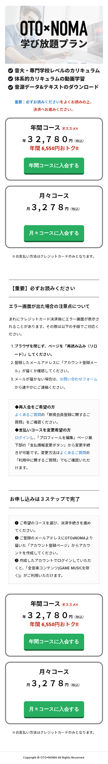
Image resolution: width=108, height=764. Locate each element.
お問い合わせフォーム (78, 379)
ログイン (22, 438)
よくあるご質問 (28, 415)
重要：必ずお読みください (37, 102)
